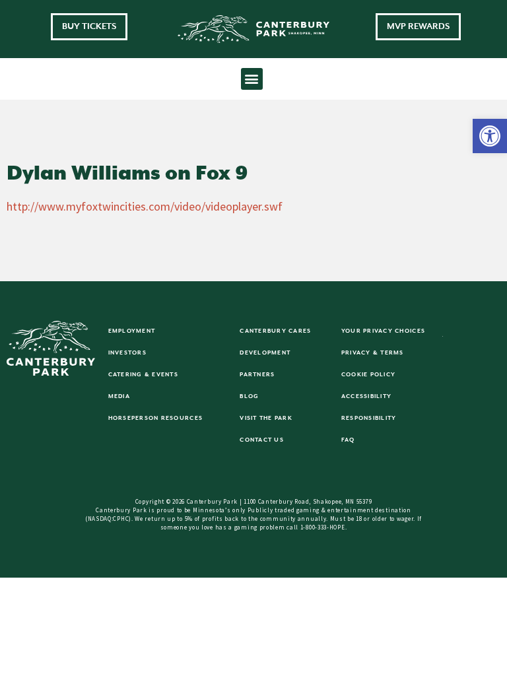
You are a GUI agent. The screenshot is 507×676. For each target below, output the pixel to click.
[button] (490, 136)
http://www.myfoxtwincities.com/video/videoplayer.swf (145, 206)
